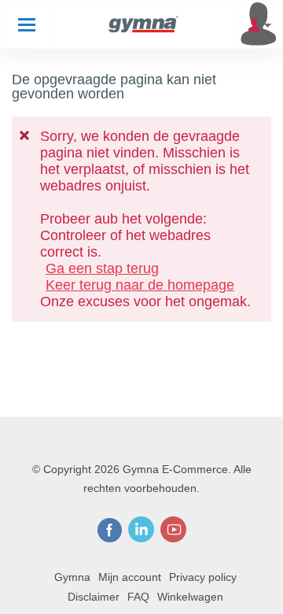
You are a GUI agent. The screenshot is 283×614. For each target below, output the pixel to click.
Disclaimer (93, 596)
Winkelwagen (190, 596)
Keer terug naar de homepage (140, 285)
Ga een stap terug (102, 268)
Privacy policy (203, 577)
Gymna (72, 577)
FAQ (138, 596)
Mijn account (129, 577)
